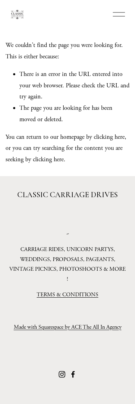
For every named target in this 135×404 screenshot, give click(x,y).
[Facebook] (73, 374)
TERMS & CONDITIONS (67, 294)
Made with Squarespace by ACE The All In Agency (68, 327)
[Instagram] (61, 374)
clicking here (109, 137)
